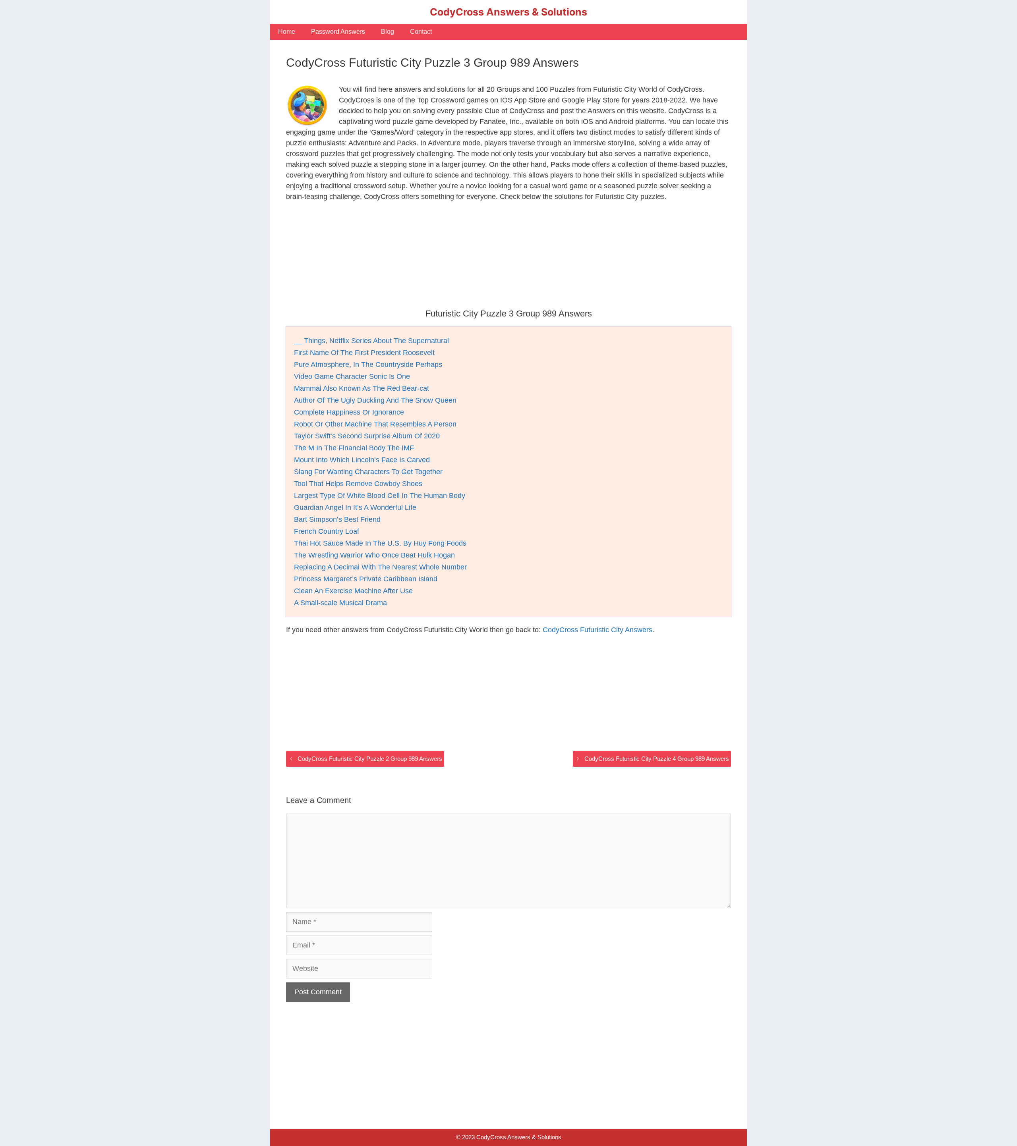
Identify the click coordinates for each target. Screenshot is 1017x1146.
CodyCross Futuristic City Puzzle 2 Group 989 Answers (370, 758)
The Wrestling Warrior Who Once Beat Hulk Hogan (374, 555)
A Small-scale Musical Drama (340, 603)
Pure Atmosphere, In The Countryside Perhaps (368, 364)
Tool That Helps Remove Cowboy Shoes (358, 484)
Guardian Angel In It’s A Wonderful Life (355, 507)
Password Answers (338, 31)
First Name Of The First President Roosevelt (364, 353)
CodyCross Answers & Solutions (508, 12)
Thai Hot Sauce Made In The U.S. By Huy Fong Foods (380, 543)
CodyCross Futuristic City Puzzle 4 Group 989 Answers (656, 758)
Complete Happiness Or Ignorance (349, 412)
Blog (387, 31)
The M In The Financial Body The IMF (354, 448)
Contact (421, 31)
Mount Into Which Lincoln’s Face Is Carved (362, 460)
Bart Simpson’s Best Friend (337, 519)
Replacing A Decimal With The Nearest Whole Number (380, 567)
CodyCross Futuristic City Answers (597, 630)
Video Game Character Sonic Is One (352, 376)
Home (286, 31)
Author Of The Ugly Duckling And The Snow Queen (375, 400)
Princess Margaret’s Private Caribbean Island (365, 579)
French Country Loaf (326, 531)
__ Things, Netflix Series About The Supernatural (371, 341)
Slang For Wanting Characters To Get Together (368, 472)
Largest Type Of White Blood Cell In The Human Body (379, 496)
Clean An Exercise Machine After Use (353, 591)
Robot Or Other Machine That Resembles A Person (375, 424)
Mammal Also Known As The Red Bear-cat (361, 388)
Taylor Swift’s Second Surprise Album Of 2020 (367, 436)
